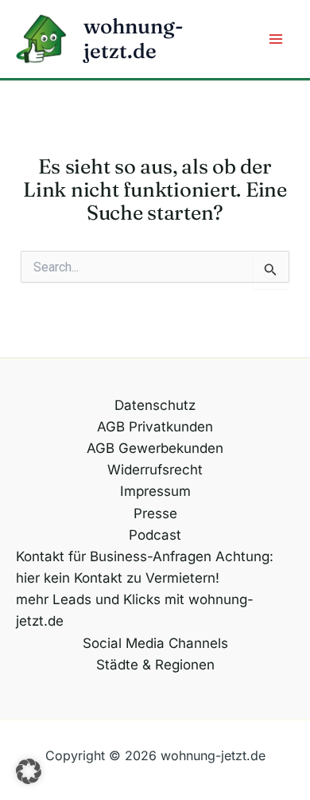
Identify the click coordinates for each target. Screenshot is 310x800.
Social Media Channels (155, 643)
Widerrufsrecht (155, 470)
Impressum (155, 491)
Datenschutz (155, 405)
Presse (155, 513)
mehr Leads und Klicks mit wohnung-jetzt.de (135, 610)
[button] (28, 771)
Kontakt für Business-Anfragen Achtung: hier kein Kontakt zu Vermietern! (144, 567)
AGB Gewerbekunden (155, 448)
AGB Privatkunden (155, 427)
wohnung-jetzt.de (133, 39)
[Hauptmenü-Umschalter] (276, 39)
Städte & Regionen (155, 665)
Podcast (155, 535)
